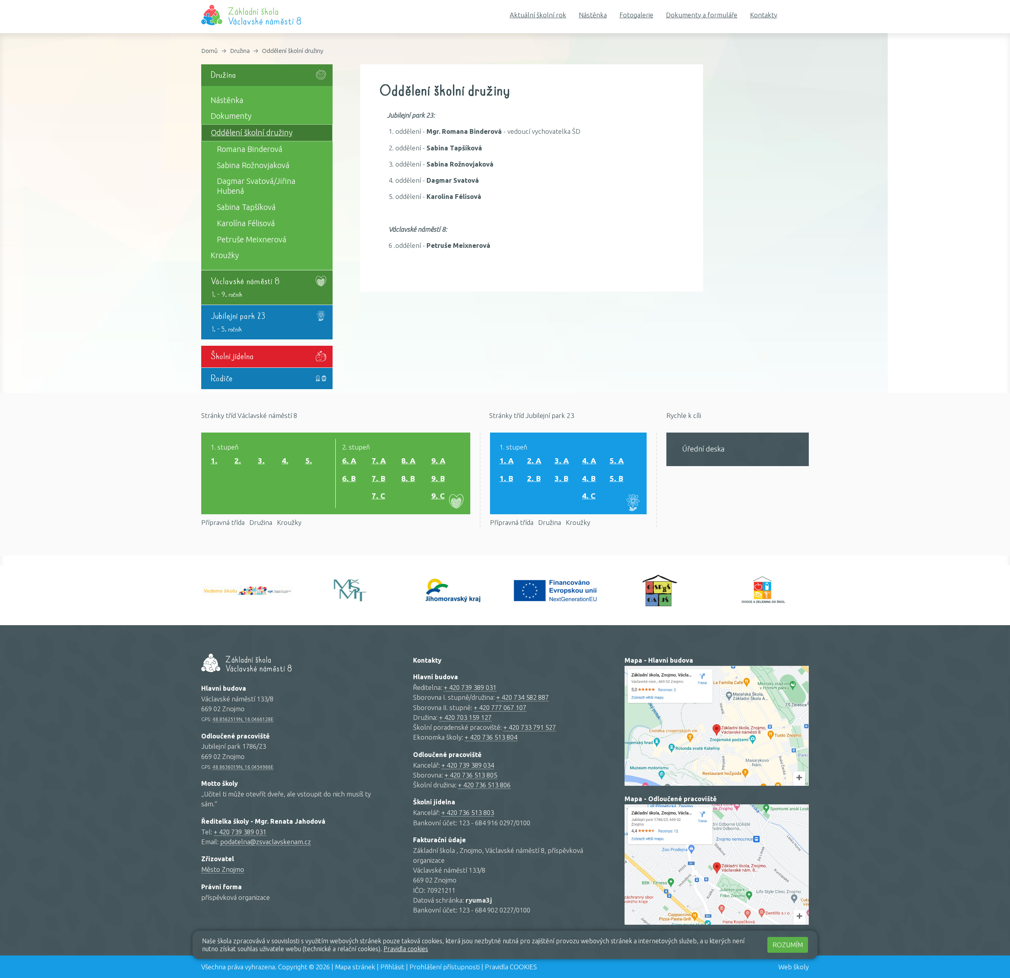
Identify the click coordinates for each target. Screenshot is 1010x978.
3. (261, 460)
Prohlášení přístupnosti (445, 967)
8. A (408, 460)
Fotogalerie (636, 15)
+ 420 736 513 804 (491, 737)
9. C (438, 495)
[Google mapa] (717, 726)
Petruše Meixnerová (251, 239)
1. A (506, 460)
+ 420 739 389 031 (240, 832)
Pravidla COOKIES (511, 967)
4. (285, 460)
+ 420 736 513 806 (484, 785)
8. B (408, 478)
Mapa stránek (355, 967)
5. (308, 460)
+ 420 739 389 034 (467, 765)
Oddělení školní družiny (292, 50)
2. (237, 460)
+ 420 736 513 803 (467, 812)
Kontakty (763, 15)
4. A (589, 460)
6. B (349, 478)
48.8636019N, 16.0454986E (243, 767)
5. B (616, 478)
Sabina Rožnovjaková (253, 165)
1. (214, 460)
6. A (349, 460)
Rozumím (787, 944)
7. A (379, 460)
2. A (534, 460)
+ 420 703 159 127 (465, 717)
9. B (438, 478)
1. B (506, 478)
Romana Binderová (249, 149)
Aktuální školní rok (538, 15)
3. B (562, 478)
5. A (617, 460)
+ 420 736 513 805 (471, 775)
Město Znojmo (222, 869)
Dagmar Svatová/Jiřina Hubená (256, 186)
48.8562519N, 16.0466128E (243, 719)
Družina (240, 50)
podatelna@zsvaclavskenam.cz (265, 841)
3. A (562, 460)
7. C (378, 495)
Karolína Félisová (246, 223)
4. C (588, 495)
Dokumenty (231, 116)
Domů (209, 50)
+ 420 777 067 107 (500, 707)
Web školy (793, 967)
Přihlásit (392, 967)
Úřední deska (703, 449)
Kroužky (225, 255)
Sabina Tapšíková (246, 207)
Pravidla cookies (405, 948)
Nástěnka (593, 15)
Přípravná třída (223, 522)
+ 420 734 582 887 (522, 697)
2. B (534, 478)
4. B (589, 478)
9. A (438, 460)
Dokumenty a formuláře (701, 15)
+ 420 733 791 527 (529, 727)
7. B (378, 478)
